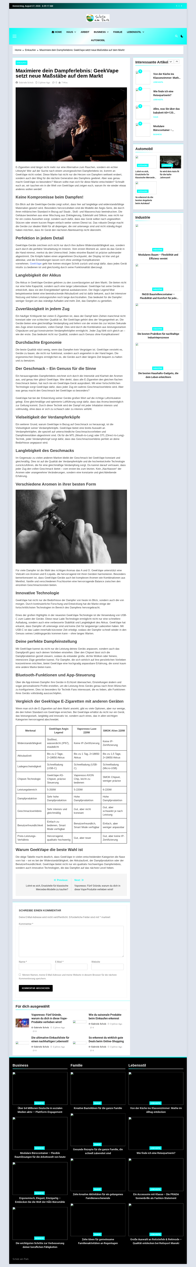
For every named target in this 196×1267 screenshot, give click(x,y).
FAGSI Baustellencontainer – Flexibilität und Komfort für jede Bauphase (158, 298)
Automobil (98, 40)
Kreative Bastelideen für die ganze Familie (98, 1108)
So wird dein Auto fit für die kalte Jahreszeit (169, 174)
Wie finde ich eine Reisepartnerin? (153, 6)
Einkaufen (21, 62)
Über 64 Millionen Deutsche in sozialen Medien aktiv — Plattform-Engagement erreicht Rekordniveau (40, 1112)
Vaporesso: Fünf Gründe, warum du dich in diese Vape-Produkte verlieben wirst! (49, 1018)
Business (100, 32)
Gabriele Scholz (26, 82)
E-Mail (59, 961)
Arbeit (85, 32)
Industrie (157, 249)
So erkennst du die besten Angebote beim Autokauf (144, 200)
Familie (117, 32)
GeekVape (36, 263)
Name (23, 961)
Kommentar (26, 923)
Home (58, 32)
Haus (69, 32)
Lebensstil (134, 32)
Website (95, 961)
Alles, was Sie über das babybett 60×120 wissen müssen (166, 95)
